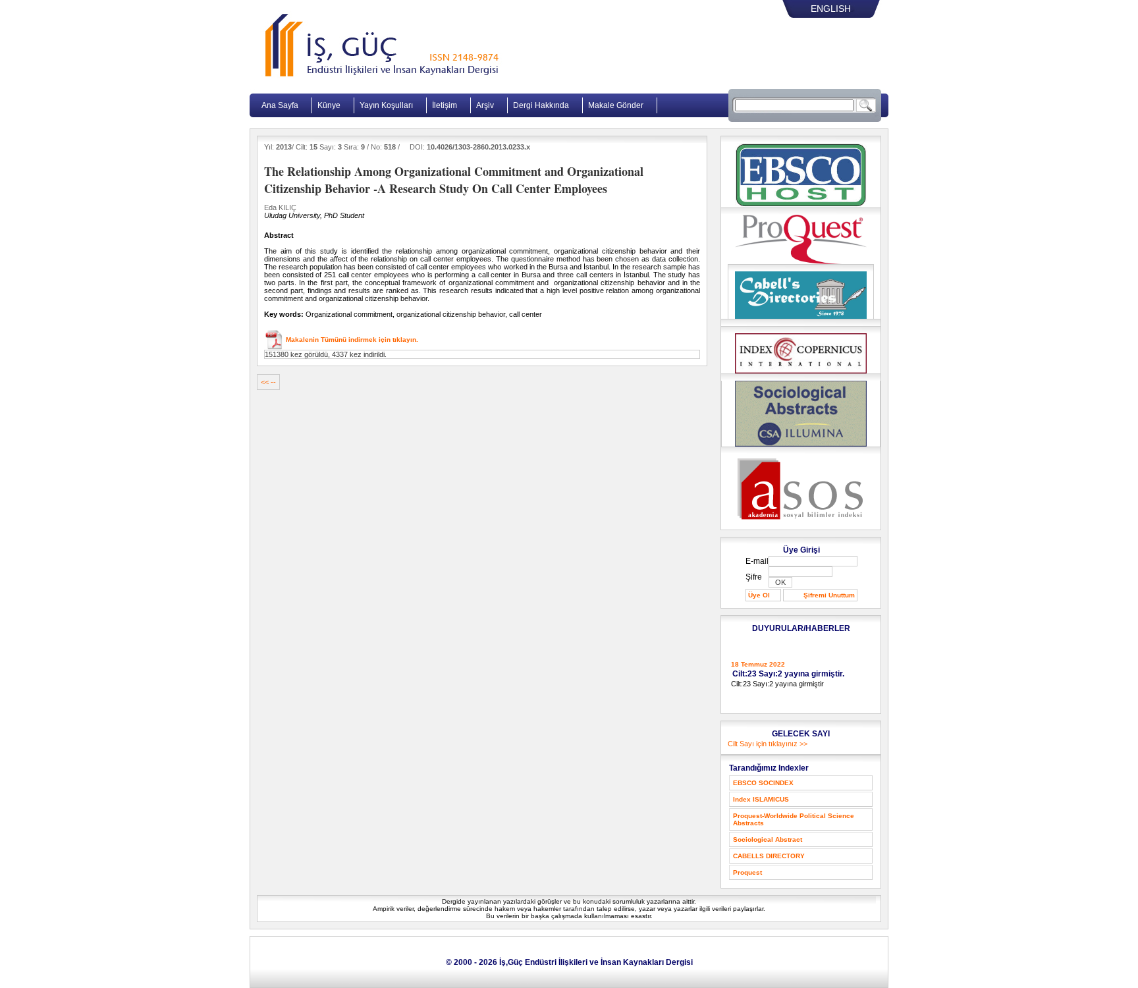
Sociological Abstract (767, 839)
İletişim (444, 105)
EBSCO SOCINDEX (763, 782)
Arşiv (485, 105)
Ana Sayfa (279, 105)
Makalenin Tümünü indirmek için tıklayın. (351, 339)
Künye (328, 105)
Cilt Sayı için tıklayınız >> (767, 744)
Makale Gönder (615, 105)
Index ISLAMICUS (761, 799)
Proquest (747, 872)
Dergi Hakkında (541, 105)
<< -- (268, 382)
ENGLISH (831, 8)
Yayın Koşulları (386, 105)
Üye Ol (759, 595)
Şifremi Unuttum (829, 595)
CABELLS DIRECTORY (769, 856)
